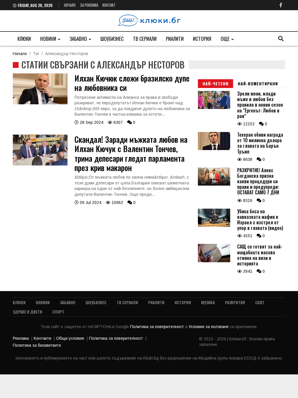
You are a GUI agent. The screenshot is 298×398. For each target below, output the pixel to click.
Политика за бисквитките (37, 345)
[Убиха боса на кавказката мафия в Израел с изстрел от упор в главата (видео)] (214, 225)
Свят (260, 302)
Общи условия (70, 338)
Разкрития (235, 302)
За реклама (89, 5)
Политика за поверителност (157, 326)
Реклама (21, 338)
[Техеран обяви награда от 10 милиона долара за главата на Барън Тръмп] (214, 148)
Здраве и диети (27, 312)
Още (225, 38)
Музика (208, 302)
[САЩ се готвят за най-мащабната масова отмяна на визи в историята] (214, 260)
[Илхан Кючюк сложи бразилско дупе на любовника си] (40, 103)
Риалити (175, 38)
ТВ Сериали (145, 38)
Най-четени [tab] (215, 83)
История (202, 38)
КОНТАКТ (109, 5)
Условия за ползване (209, 326)
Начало (70, 5)
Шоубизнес (112, 38)
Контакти (42, 338)
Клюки (24, 38)
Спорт (58, 312)
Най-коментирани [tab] (258, 83)
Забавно (78, 38)
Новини (48, 38)
